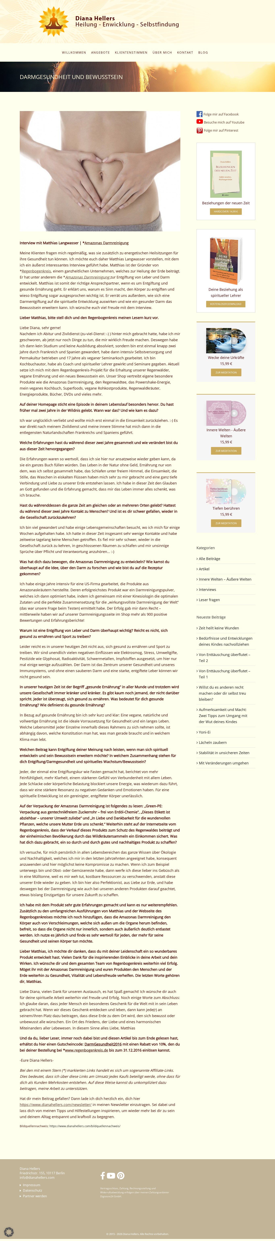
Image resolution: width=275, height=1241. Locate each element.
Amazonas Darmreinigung (107, 242)
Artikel (204, 568)
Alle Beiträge (209, 558)
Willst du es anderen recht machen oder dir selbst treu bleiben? (222, 693)
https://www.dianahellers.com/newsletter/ (56, 1104)
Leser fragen (209, 599)
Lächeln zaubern (213, 742)
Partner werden (35, 1196)
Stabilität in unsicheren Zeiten (224, 752)
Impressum (31, 1185)
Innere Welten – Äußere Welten (225, 579)
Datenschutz (32, 1190)
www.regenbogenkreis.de (86, 1050)
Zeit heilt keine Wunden (219, 628)
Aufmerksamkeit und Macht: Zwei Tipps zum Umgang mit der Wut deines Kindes (223, 715)
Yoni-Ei (205, 732)
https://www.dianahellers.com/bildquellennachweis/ (85, 1126)
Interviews (207, 589)
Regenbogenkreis (36, 271)
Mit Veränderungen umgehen (224, 763)
